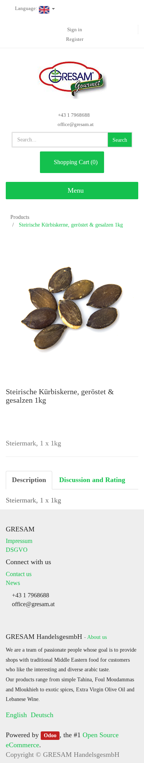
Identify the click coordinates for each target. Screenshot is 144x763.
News (13, 583)
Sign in (74, 29)
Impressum (19, 541)
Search (120, 140)
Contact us (18, 574)
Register (74, 39)
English (16, 715)
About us (97, 637)
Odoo (50, 735)
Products (19, 217)
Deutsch (42, 715)
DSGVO (17, 549)
